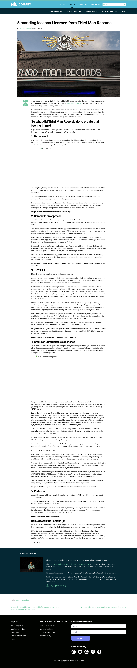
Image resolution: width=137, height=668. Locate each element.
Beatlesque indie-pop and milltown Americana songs (69, 564)
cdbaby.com (79, 660)
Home (62, 4)
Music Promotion (74, 11)
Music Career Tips (109, 11)
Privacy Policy (45, 635)
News (124, 11)
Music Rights (91, 11)
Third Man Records (74, 103)
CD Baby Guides (46, 629)
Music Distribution (47, 625)
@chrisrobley (61, 586)
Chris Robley (25, 28)
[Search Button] (125, 4)
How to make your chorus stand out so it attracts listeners (103, 607)
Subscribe (95, 4)
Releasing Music (55, 11)
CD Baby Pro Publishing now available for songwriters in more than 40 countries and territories (35, 608)
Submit (80, 638)
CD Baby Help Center (48, 632)
